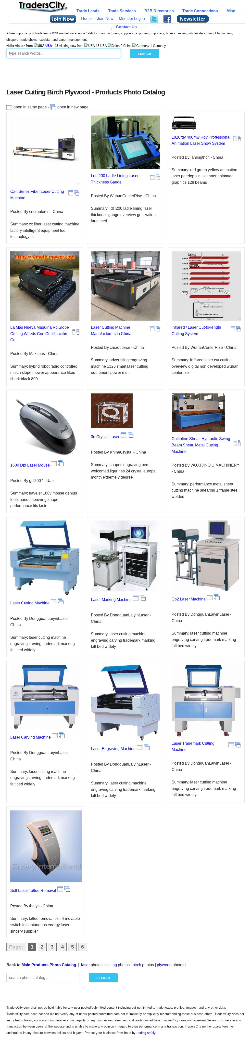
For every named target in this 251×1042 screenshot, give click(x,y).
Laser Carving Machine (30, 737)
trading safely (146, 1033)
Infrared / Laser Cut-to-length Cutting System (196, 330)
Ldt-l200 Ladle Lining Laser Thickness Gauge (114, 179)
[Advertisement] (125, 75)
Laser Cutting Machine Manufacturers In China (111, 330)
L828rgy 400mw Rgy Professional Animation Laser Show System (201, 140)
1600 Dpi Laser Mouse (30, 465)
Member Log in (132, 18)
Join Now (105, 18)
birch (137, 965)
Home (86, 18)
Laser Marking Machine (111, 600)
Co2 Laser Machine (189, 599)
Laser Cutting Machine (30, 603)
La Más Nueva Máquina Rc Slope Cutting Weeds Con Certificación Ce (39, 333)
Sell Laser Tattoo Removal (33, 890)
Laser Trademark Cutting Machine (193, 746)
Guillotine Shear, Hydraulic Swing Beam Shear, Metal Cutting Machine (201, 445)
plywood (164, 965)
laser (85, 965)
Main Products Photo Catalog (49, 965)
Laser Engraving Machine (113, 749)
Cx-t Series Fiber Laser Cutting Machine (37, 194)
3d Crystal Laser (105, 437)
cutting (111, 965)
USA (48, 46)
